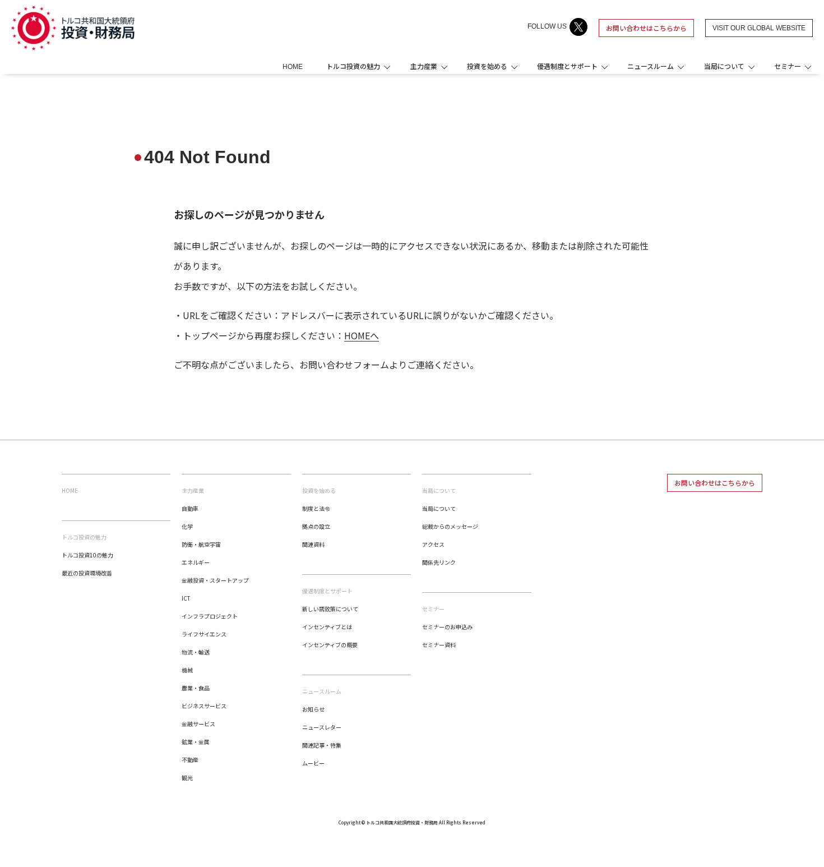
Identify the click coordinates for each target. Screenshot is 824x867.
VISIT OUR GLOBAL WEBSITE (759, 28)
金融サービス (198, 724)
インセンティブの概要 (330, 644)
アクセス (433, 544)
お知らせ (313, 709)
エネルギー (196, 562)
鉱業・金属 (196, 741)
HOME (293, 67)
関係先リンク (439, 562)
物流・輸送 (196, 652)
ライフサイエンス (204, 634)
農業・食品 (196, 688)
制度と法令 (316, 508)
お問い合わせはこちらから (646, 28)
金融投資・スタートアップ (215, 580)
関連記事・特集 (321, 745)
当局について (439, 508)
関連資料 (313, 544)
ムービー (313, 763)
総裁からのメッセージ (450, 526)
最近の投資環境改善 (87, 573)
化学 (187, 526)
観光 (187, 777)
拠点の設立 (316, 526)
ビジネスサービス (204, 706)
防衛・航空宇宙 (201, 544)
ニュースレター (321, 727)
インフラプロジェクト (210, 616)
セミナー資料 (439, 644)
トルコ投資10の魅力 (87, 555)
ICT (186, 598)
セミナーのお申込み (447, 626)
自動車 (190, 508)
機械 (187, 670)
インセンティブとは (327, 626)
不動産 (190, 759)
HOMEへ (361, 335)
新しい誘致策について (330, 609)
